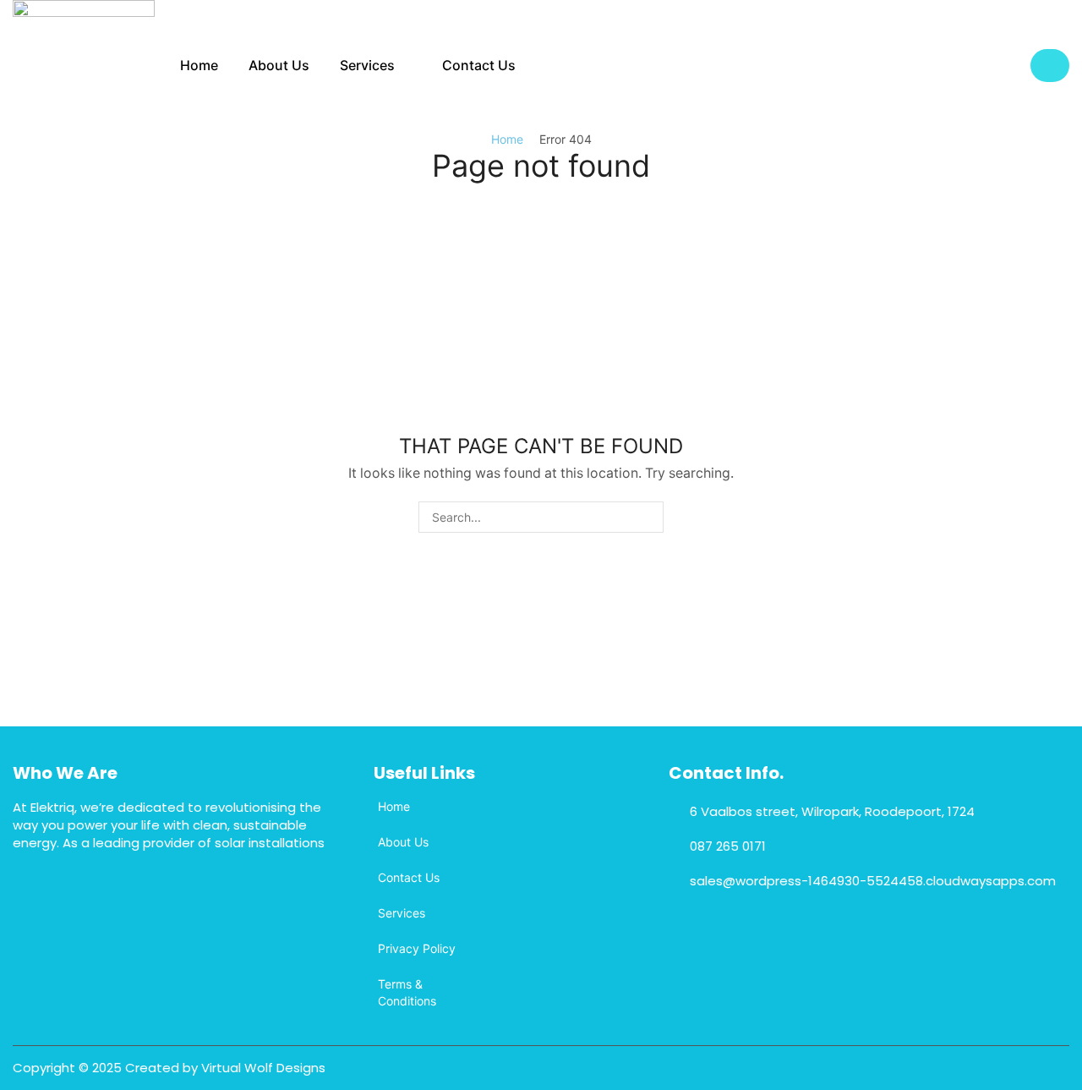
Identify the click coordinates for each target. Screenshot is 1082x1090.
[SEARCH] (648, 517)
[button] (1050, 66)
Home (507, 139)
